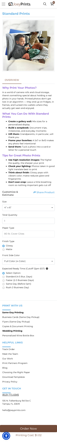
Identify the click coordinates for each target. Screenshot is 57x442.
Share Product (45, 192)
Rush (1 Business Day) (17, 287)
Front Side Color (11, 255)
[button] (6, 436)
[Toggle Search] (44, 4)
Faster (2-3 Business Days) (20, 280)
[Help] (46, 268)
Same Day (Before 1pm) (18, 283)
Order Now (28, 428)
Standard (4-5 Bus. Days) (19, 276)
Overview (12, 80)
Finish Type (8, 241)
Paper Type (8, 228)
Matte (9, 249)
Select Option (13, 273)
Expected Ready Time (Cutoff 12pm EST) (23, 268)
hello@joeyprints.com (14, 410)
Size (4, 201)
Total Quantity (9, 215)
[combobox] (28, 207)
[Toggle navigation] (4, 4)
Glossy (9, 245)
